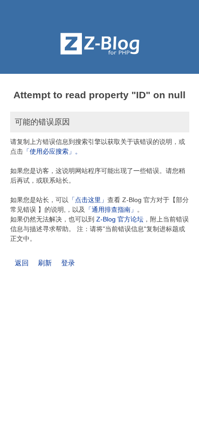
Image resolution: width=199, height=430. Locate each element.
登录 (68, 263)
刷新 (45, 263)
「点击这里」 (87, 199)
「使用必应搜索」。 (52, 151)
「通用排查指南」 (111, 209)
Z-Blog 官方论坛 (119, 219)
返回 (22, 263)
